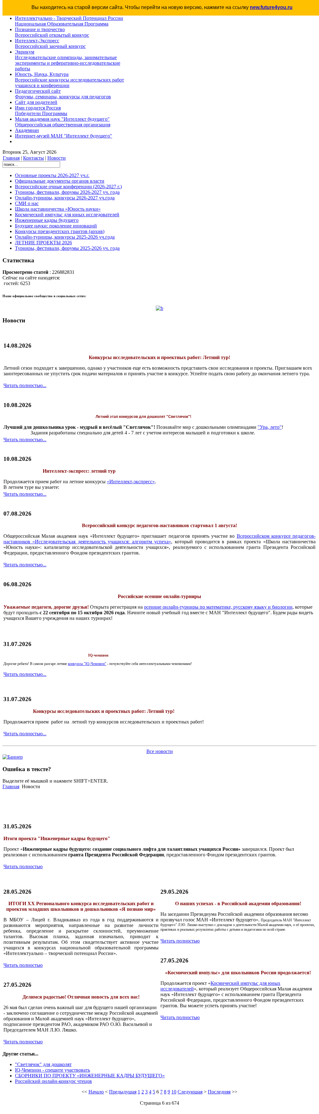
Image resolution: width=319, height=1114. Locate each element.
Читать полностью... (24, 385)
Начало (96, 1091)
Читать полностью (23, 866)
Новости (56, 158)
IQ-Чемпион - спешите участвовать (52, 1070)
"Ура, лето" (270, 427)
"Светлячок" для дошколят (43, 1064)
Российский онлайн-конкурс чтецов (53, 1081)
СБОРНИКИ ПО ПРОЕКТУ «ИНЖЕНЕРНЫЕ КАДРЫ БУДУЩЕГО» (90, 1075)
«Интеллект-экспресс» (131, 481)
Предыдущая (122, 1091)
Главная (11, 158)
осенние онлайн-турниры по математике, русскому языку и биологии (218, 607)
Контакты (33, 158)
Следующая (190, 1091)
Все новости (159, 751)
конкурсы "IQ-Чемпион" (87, 664)
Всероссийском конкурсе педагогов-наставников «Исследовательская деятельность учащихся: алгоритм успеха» (159, 538)
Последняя (219, 1091)
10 (173, 1091)
